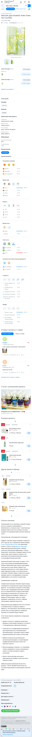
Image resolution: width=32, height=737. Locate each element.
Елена (4, 365)
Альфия (4, 342)
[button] (2, 62)
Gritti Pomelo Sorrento (15, 455)
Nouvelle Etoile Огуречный (16, 442)
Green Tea (4, 544)
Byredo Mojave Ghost (15, 428)
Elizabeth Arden (13, 544)
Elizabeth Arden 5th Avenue (16, 480)
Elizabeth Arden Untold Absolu (17, 506)
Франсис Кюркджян (21, 546)
